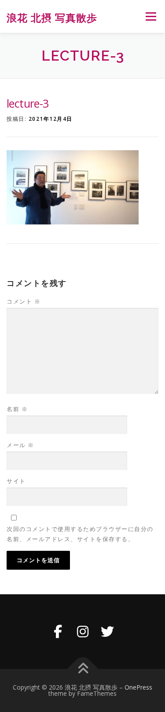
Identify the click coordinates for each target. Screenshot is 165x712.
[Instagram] (82, 631)
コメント (23, 301)
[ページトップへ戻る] (82, 668)
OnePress (138, 687)
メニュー (150, 16)
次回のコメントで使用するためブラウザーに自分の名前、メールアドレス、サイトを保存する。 (80, 533)
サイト (16, 481)
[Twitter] (107, 631)
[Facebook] (58, 631)
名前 (17, 409)
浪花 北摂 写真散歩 (52, 17)
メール (20, 445)
